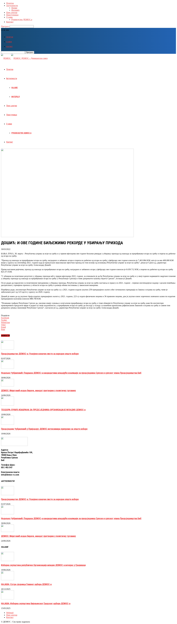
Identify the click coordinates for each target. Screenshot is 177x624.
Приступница (12, 15)
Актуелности (12, 5)
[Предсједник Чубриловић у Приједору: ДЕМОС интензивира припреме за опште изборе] (7, 424)
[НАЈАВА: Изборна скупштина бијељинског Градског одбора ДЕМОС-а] (7, 599)
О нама (9, 17)
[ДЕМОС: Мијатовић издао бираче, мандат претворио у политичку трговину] (7, 386)
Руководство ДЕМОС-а (21, 19)
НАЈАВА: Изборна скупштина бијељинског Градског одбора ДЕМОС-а (35, 603)
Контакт (9, 22)
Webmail (9, 613)
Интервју (15, 10)
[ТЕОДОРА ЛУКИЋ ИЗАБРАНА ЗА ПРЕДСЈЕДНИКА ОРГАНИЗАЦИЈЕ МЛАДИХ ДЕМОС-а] (7, 405)
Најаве (14, 8)
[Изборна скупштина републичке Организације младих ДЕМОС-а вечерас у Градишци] (7, 560)
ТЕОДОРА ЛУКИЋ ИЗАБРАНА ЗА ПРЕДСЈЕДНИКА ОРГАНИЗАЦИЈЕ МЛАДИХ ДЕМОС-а (43, 409)
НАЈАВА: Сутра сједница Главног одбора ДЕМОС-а (26, 584)
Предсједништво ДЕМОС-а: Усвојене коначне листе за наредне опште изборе (40, 353)
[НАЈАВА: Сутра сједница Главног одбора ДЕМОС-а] (7, 579)
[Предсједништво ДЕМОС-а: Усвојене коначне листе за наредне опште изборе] (7, 349)
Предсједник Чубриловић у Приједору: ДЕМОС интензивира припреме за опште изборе (44, 428)
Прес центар (11, 12)
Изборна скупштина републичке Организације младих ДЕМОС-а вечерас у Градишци (43, 565)
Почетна (10, 3)
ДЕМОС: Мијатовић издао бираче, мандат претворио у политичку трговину (38, 390)
